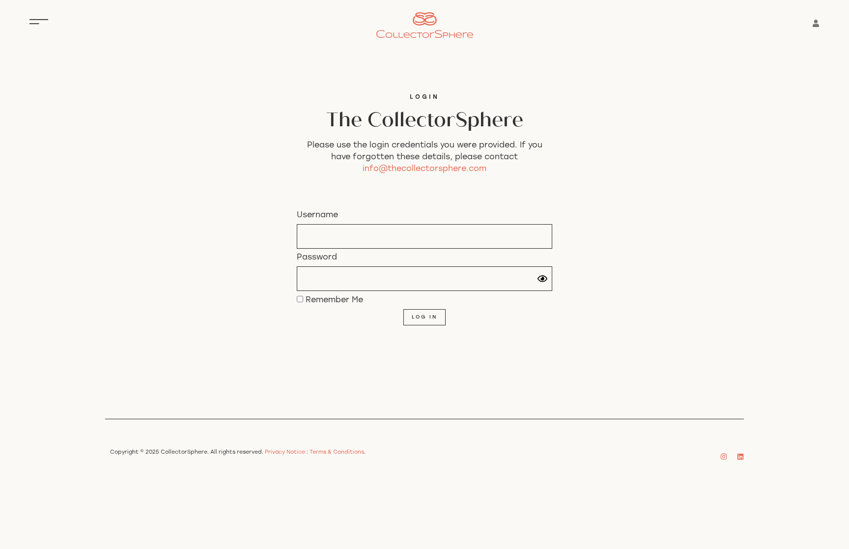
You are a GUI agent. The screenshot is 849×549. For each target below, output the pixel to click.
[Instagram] (723, 456)
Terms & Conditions (337, 452)
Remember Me (333, 300)
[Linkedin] (740, 456)
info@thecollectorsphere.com (424, 169)
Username (317, 215)
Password (317, 257)
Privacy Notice (285, 452)
